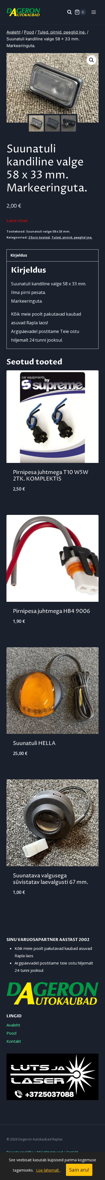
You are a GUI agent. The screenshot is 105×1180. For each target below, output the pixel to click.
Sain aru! (79, 1169)
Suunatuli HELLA (34, 743)
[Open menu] (94, 12)
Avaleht (13, 1025)
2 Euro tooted (39, 237)
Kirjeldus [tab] (18, 255)
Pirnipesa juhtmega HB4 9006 (51, 611)
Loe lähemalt (48, 1170)
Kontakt (13, 1041)
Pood (11, 1033)
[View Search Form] (67, 12)
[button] (91, 60)
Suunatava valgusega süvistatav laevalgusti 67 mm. (50, 879)
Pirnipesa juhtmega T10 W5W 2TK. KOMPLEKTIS (50, 476)
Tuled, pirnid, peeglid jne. (71, 237)
